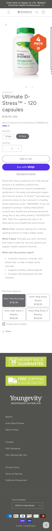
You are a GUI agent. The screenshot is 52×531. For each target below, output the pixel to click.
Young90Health (29, 526)
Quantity (6, 143)
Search (9, 417)
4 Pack (22, 136)
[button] (9, 12)
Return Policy (12, 430)
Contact (10, 442)
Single (8, 136)
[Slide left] (20, 87)
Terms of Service (14, 474)
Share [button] (8, 331)
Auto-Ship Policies (15, 423)
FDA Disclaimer (13, 448)
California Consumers (16, 480)
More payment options (26, 174)
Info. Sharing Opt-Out (16, 455)
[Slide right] (32, 87)
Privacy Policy (13, 467)
